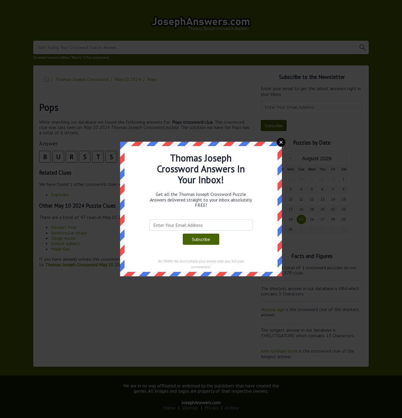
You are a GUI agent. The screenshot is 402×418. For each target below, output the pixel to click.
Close (281, 142)
